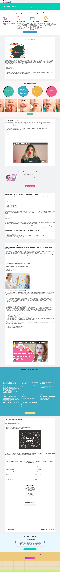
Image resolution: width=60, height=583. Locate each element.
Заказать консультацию (30, 412)
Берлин (4, 565)
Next (44, 542)
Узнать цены (30, 113)
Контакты (32, 567)
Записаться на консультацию (30, 549)
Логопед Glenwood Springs (47, 529)
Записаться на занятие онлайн (30, 32)
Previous (15, 542)
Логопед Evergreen (10, 529)
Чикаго (4, 564)
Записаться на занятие (30, 186)
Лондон (4, 566)
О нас (31, 566)
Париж (4, 567)
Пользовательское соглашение (35, 565)
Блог (31, 568)
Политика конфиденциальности (35, 564)
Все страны (4, 568)
